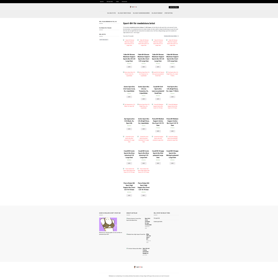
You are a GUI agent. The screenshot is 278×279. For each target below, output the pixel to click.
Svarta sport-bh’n (158, 221)
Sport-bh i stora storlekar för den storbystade (148, 221)
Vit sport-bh (157, 218)
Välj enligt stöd (111, 13)
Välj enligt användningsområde (141, 13)
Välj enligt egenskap (157, 13)
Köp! (129, 66)
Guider (117, 1)
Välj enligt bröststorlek (124, 13)
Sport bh (102, 1)
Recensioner (124, 1)
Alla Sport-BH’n (110, 1)
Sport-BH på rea (174, 7)
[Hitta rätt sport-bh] (108, 230)
